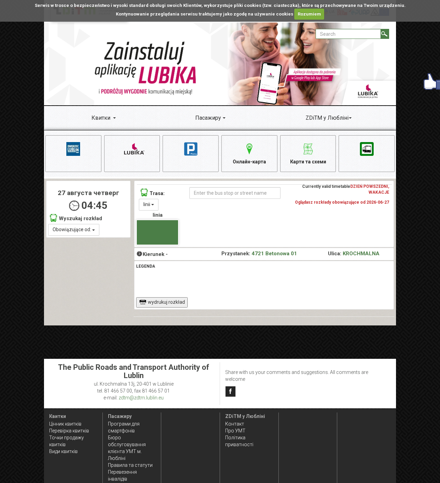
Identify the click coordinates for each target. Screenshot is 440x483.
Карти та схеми (308, 161)
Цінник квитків (65, 424)
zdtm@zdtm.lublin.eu (141, 397)
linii (147, 204)
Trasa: (157, 193)
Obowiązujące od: (72, 229)
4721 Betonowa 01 (274, 253)
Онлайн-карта (249, 161)
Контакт (234, 424)
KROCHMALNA (361, 253)
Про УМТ (235, 430)
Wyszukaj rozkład (80, 218)
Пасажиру (208, 118)
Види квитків (63, 451)
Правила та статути (130, 465)
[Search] (385, 34)
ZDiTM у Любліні (327, 118)
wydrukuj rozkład (166, 302)
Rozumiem (309, 14)
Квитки (100, 118)
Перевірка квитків (69, 430)
